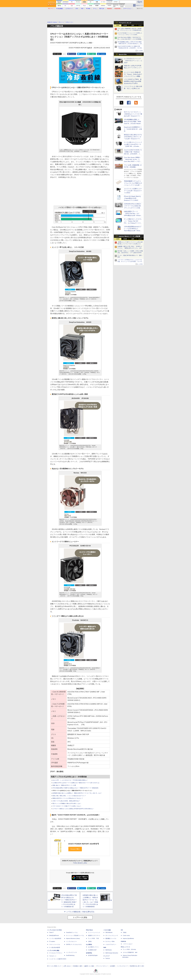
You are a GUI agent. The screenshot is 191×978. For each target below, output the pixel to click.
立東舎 (90, 941)
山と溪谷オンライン (93, 947)
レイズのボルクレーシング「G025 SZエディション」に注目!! (133, 60)
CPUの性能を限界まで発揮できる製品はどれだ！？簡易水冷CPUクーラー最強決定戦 (75, 788)
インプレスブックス (71, 952)
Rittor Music (89, 930)
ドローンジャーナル (54, 944)
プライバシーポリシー (102, 966)
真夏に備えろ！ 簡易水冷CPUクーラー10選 (64, 785)
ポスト (58, 54)
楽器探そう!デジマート (94, 935)
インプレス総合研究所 (55, 938)
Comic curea (126, 935)
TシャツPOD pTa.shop (129, 949)
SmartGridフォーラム (72, 932)
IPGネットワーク (125, 947)
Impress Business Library (73, 938)
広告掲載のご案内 (77, 966)
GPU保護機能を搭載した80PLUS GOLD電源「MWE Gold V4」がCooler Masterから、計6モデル (130, 43)
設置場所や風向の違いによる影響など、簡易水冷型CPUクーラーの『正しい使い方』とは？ (77, 793)
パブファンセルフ (127, 944)
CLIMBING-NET (92, 950)
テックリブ (106, 956)
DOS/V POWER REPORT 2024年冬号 (83, 844)
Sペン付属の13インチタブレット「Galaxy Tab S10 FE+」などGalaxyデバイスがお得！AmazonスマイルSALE (133, 223)
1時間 (117, 25)
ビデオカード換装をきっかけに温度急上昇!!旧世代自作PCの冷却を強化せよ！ (73, 808)
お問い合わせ (67, 966)
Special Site (123, 54)
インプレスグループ (122, 966)
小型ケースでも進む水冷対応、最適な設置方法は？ (66, 801)
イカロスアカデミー (110, 944)
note (93, 54)
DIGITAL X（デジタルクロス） (74, 944)
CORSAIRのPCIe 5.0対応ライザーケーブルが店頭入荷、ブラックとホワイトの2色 (133, 206)
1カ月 (140, 25)
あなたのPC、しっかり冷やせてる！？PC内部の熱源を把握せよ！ (70, 780)
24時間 (125, 25)
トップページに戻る (80, 917)
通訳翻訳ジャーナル (110, 938)
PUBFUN (123, 941)
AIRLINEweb (108, 932)
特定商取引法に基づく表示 (137, 966)
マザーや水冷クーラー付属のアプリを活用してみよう (67, 806)
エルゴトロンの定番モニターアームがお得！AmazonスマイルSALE (133, 190)
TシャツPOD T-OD (93, 938)
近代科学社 (89, 953)
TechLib (107, 958)
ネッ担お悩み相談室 (54, 947)
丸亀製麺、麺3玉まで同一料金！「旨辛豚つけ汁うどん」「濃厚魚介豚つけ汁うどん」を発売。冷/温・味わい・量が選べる (129, 248)
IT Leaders (52, 941)
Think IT (51, 932)
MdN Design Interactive (111, 953)
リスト (64, 54)
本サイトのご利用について (54, 966)
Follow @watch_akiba (80, 863)
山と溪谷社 (89, 944)
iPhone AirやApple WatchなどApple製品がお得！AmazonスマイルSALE (132, 198)
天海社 (124, 932)
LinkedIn (103, 54)
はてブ (83, 54)
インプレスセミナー (71, 941)
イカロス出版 (107, 930)
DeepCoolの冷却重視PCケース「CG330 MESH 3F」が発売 (133, 129)
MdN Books (108, 950)
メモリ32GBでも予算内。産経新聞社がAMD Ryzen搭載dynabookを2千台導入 (132, 81)
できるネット (52, 956)
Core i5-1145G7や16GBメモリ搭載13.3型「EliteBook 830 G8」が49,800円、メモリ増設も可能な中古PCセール (130, 48)
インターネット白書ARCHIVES (57, 959)
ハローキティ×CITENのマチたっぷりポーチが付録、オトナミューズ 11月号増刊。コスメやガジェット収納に (130, 261)
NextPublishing (70, 955)
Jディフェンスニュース (111, 935)
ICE (122, 930)
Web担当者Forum (54, 935)
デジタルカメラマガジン (55, 953)
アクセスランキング (125, 23)
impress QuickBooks (128, 938)
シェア (73, 54)
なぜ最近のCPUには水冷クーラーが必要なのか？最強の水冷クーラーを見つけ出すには (76, 782)
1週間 (132, 25)
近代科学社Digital (92, 955)
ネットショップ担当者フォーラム (75, 935)
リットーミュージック (94, 932)
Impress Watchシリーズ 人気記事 (129, 236)
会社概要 (112, 966)
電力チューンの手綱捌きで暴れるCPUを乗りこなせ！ (67, 803)
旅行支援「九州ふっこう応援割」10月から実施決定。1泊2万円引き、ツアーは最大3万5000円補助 (130, 252)
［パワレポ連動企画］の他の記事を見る (80, 912)
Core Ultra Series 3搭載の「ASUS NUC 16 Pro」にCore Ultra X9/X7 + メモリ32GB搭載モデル (129, 39)
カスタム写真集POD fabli (130, 952)
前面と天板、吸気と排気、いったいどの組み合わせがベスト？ (69, 795)
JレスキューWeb (110, 941)
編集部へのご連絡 (89, 966)
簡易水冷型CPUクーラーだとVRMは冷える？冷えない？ (68, 798)
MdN (104, 947)
